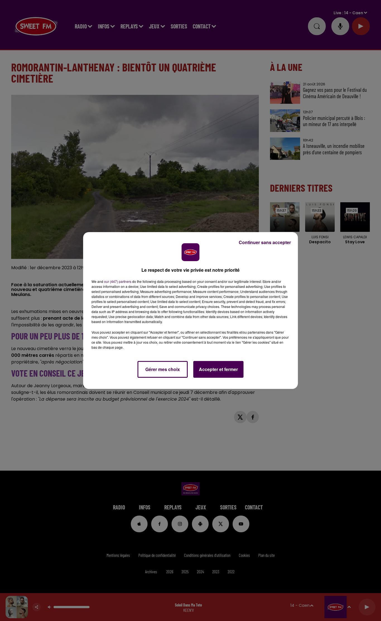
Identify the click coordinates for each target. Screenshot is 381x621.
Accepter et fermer (218, 369)
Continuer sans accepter (265, 242)
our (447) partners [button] (117, 281)
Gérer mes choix (162, 369)
